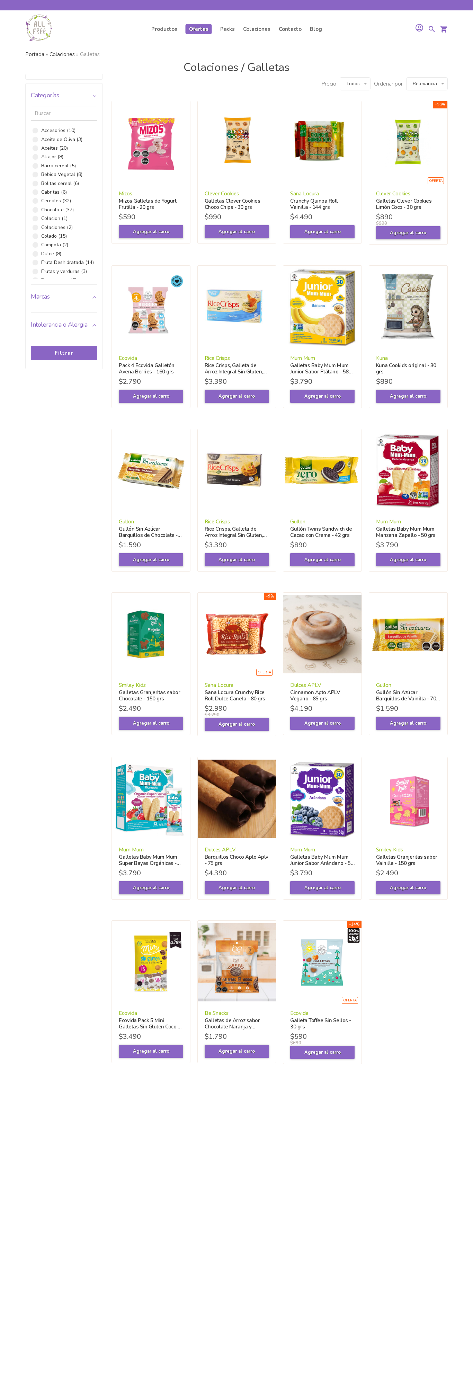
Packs (227, 29)
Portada (34, 54)
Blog (316, 29)
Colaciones (256, 29)
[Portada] (38, 29)
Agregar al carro (151, 232)
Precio (329, 83)
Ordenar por (388, 83)
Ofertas (198, 29)
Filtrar (64, 353)
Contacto (290, 29)
